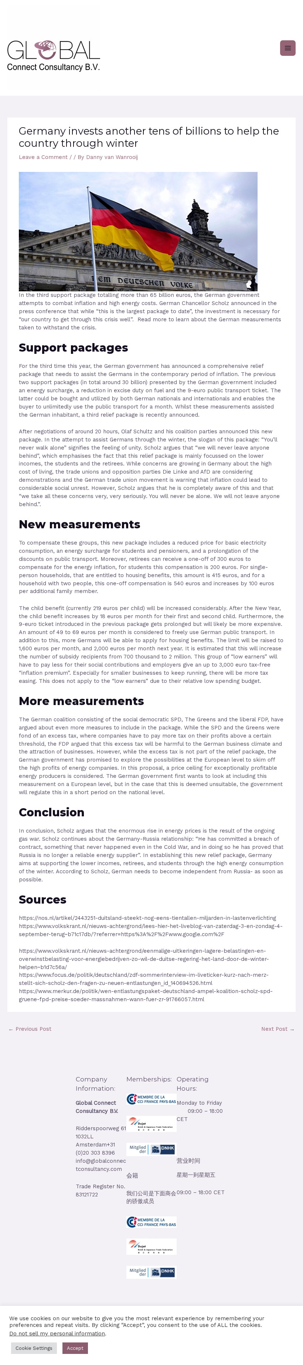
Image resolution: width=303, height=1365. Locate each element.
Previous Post (29, 1029)
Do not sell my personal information (57, 1333)
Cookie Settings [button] (34, 1348)
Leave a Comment (43, 157)
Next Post (278, 1029)
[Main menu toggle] (288, 48)
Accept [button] (75, 1348)
